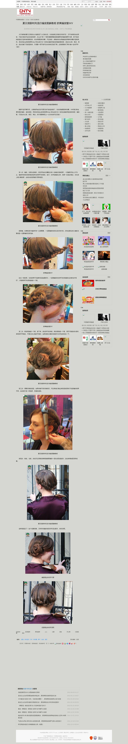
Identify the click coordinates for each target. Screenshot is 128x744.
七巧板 (100, 117)
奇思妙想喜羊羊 (89, 261)
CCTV (101, 6)
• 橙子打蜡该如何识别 (88, 154)
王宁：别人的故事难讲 (86, 212)
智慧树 (87, 103)
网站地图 (33, 1)
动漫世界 (100, 105)
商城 (85, 4)
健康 (75, 4)
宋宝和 (85, 186)
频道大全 (22, 6)
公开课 (91, 6)
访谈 (103, 4)
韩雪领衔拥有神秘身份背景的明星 (93, 188)
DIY (31, 639)
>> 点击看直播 (105, 99)
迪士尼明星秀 (104, 247)
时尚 (78, 4)
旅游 (71, 4)
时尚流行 (27, 639)
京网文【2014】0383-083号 (66, 738)
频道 (106, 6)
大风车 (87, 110)
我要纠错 (27, 643)
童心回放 (87, 126)
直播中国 (43, 6)
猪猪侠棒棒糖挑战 (101, 297)
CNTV (62, 29)
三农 (82, 4)
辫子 (39, 639)
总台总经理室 (79, 732)
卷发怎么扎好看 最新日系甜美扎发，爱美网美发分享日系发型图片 (38, 702)
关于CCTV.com (53, 732)
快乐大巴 (87, 114)
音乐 (43, 4)
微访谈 (84, 151)
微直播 (89, 151)
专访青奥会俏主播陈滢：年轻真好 (93, 197)
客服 (104, 1)
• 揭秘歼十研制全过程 (102, 154)
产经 (64, 4)
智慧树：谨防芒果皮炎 (106, 212)
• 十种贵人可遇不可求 (89, 156)
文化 (54, 4)
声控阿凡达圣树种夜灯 (90, 56)
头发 (42, 639)
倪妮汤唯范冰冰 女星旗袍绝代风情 (29, 692)
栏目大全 (29, 6)
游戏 (110, 4)
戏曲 (39, 4)
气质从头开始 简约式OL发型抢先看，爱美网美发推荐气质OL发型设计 (40, 721)
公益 (61, 4)
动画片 (86, 6)
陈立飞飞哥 (86, 190)
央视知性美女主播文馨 (96, 212)
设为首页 (108, 1)
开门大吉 (107, 169)
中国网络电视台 (26, 1)
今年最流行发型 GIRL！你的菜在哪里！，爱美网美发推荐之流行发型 (39, 699)
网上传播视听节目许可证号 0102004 (39, 739)
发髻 (22, 639)
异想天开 (100, 121)
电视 (18, 6)
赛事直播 (49, 6)
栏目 (110, 6)
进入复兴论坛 (50, 29)
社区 (89, 4)
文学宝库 (87, 131)
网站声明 (66, 732)
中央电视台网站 (44, 732)
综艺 (32, 4)
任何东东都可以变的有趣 (90, 77)
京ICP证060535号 (53, 738)
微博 (92, 4)
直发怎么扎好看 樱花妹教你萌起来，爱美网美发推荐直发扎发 (37, 695)
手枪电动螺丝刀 (88, 63)
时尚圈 (35, 639)
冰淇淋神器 (86, 75)
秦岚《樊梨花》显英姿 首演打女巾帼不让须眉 (32, 709)
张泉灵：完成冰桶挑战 (96, 226)
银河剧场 (100, 110)
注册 (101, 1)
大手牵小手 (88, 105)
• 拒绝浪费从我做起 (103, 158)
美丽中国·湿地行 (85, 170)
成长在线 (100, 124)
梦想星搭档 (93, 170)
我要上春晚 (100, 170)
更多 (109, 233)
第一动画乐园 (89, 112)
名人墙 (100, 151)
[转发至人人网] (67, 643)
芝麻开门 (87, 124)
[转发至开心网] (62, 643)
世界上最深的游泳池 (89, 66)
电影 (72, 6)
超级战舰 (104, 269)
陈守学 (85, 181)
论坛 (99, 4)
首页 (18, 4)
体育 (28, 4)
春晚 (36, 4)
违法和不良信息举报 (43, 738)
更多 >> (108, 175)
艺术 (57, 4)
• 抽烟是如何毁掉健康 (102, 156)
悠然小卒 (85, 195)
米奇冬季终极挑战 (101, 289)
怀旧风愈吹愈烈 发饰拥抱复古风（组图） (31, 724)
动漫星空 (100, 114)
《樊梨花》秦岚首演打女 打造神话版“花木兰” (32, 705)
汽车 (68, 4)
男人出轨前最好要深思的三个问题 (93, 183)
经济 (25, 4)
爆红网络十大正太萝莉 (106, 226)
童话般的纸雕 (87, 59)
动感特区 (87, 128)
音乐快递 (100, 119)
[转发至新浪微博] (72, 643)
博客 (96, 4)
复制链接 (34, 643)
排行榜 (105, 151)
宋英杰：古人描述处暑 (86, 226)
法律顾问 (72, 732)
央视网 (18, 1)
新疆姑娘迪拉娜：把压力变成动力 (93, 193)
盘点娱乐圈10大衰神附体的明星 (93, 179)
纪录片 (82, 6)
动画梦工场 (101, 108)
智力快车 (87, 119)
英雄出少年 (101, 126)
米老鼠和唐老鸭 (89, 247)
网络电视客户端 (61, 6)
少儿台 (27, 19)
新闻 (21, 4)
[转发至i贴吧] (69, 643)
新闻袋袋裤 (88, 117)
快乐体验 (100, 131)
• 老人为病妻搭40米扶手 (89, 158)
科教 (46, 4)
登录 (96, 1)
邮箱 (106, 4)
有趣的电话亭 (87, 72)
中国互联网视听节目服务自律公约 (72, 739)
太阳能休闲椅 (87, 68)
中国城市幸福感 (89, 148)
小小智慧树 (88, 108)
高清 (69, 6)
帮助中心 (86, 732)
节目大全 (35, 6)
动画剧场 (100, 128)
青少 (50, 4)
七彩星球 (100, 112)
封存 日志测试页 (35, 19)
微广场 (95, 151)
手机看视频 (68, 29)
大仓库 (87, 121)
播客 (96, 6)
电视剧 (77, 6)
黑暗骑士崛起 (104, 261)
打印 (21, 643)
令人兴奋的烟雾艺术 (89, 61)
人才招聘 (60, 732)
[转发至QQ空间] (65, 643)
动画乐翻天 (101, 103)
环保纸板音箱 (87, 70)
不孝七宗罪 (104, 148)
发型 (46, 639)
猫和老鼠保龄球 (100, 280)
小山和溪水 (86, 200)
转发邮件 (42, 643)
